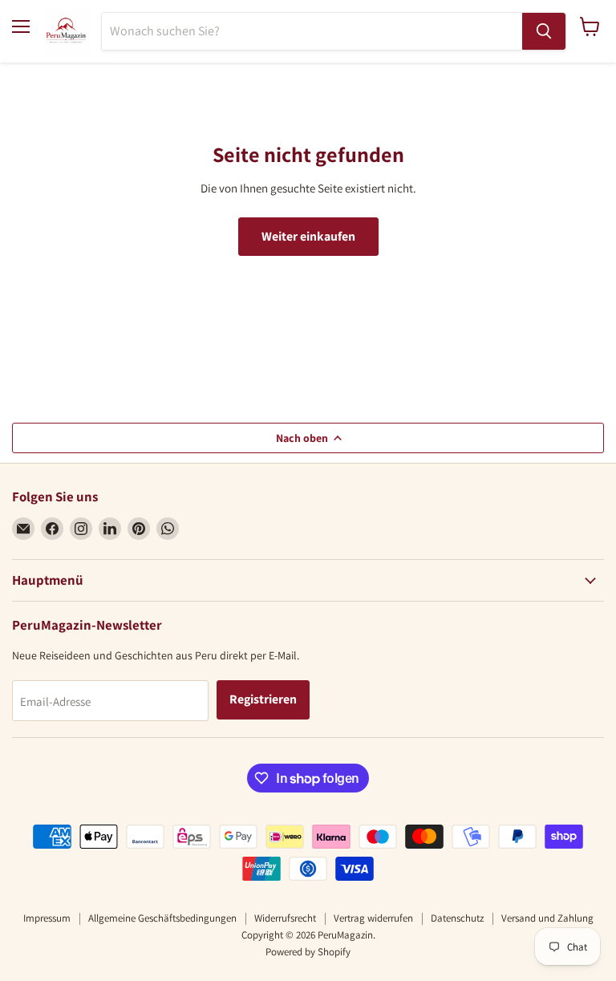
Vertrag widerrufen (373, 918)
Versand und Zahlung (547, 918)
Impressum (47, 918)
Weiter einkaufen (308, 236)
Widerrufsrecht (285, 918)
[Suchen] (543, 31)
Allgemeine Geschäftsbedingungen (162, 918)
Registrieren (263, 699)
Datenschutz (457, 918)
